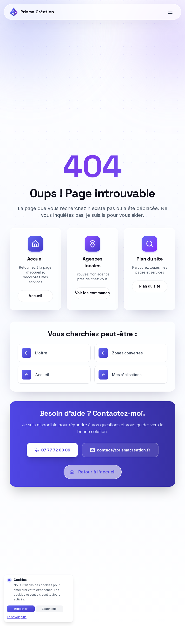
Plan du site (149, 286)
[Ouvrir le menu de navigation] (170, 12)
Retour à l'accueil (97, 471)
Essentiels (49, 609)
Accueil (35, 296)
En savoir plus (16, 617)
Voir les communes (92, 293)
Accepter (20, 609)
